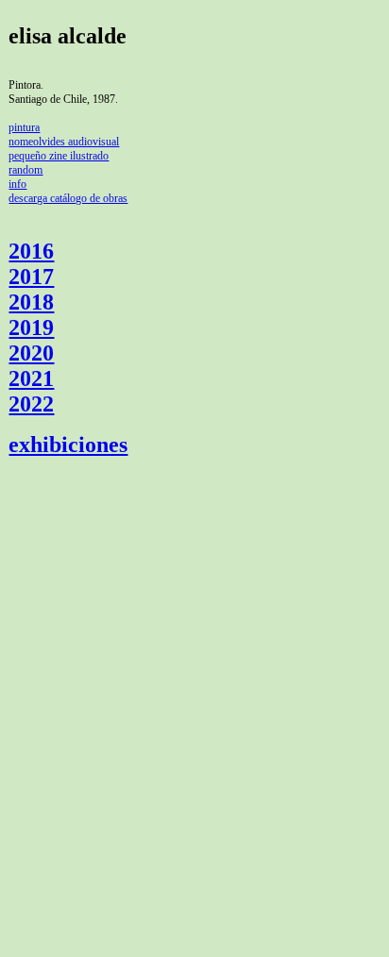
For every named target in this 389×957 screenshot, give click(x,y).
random (25, 169)
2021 (31, 378)
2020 (31, 353)
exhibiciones (67, 444)
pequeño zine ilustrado (58, 155)
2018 (31, 302)
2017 (31, 276)
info (17, 184)
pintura (24, 127)
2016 (31, 251)
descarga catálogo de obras (67, 198)
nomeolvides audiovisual (63, 141)
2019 (31, 327)
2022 (31, 404)
